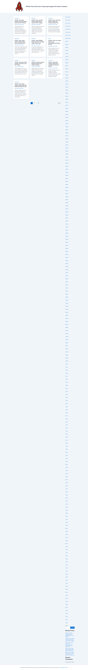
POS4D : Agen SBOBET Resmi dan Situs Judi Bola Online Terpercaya (38, 42)
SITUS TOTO (67, 17)
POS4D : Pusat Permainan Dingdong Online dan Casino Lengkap (38, 63)
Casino (49, 38)
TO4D (66, 364)
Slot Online (33, 18)
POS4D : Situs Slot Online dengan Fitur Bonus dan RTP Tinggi (21, 63)
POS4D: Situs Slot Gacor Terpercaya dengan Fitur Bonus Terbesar (46, 6)
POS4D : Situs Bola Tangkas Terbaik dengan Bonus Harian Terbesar (21, 21)
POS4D (66, 41)
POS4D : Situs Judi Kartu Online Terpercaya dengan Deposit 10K (54, 21)
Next (59, 103)
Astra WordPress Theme (63, 667)
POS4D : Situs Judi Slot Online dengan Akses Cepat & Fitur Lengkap (37, 21)
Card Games (17, 18)
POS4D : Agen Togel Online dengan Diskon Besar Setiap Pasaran (20, 42)
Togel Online (17, 38)
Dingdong (33, 60)
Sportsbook (34, 38)
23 (38, 103)
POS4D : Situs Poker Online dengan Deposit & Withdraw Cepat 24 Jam (21, 85)
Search (66, 625)
